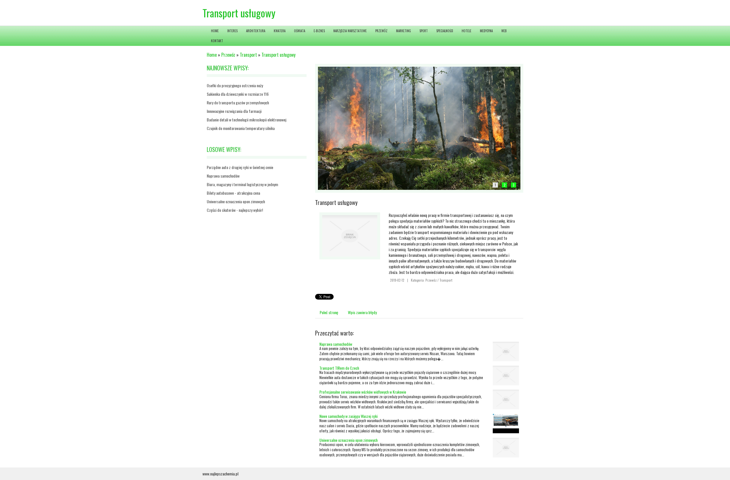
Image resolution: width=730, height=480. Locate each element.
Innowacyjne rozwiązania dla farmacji (234, 111)
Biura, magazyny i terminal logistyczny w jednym (242, 184)
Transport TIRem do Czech (339, 368)
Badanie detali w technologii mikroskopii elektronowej (246, 120)
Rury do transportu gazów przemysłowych (238, 102)
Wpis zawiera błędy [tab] (362, 312)
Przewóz (228, 54)
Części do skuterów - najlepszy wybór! (235, 210)
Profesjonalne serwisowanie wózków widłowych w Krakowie (362, 392)
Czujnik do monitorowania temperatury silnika (241, 128)
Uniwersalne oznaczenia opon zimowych (236, 201)
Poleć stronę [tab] (329, 312)
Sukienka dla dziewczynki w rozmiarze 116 (238, 94)
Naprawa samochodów (223, 176)
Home (212, 54)
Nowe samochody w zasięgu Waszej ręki (348, 416)
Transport (248, 54)
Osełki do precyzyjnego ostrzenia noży (235, 85)
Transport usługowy (278, 54)
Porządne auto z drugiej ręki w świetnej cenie (240, 167)
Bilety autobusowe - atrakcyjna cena (233, 193)
